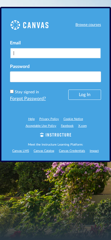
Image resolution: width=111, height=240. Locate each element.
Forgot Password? (28, 98)
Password (20, 66)
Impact (94, 150)
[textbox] (55, 76)
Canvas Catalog (44, 150)
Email (15, 43)
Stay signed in (27, 92)
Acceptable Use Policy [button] (41, 125)
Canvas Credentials (72, 150)
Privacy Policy (49, 119)
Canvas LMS (20, 150)
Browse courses (88, 25)
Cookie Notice (73, 119)
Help (31, 119)
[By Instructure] (55, 135)
